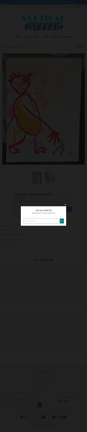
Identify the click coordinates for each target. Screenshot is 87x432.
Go (62, 221)
